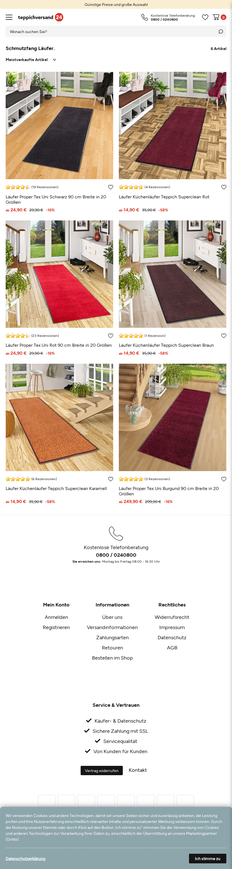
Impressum (172, 627)
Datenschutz (172, 637)
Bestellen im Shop (112, 658)
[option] (116, 4)
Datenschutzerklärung (25, 858)
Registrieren (56, 627)
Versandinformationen (112, 627)
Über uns (112, 617)
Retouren (112, 647)
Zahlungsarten (112, 637)
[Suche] (220, 31)
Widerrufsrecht (172, 617)
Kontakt (138, 770)
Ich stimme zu (207, 858)
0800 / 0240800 (116, 555)
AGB (172, 647)
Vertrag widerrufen (102, 770)
